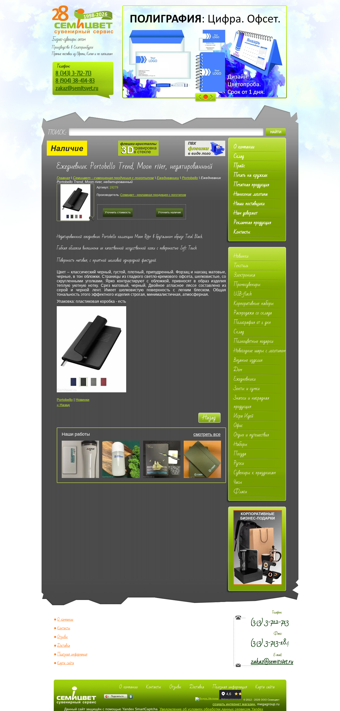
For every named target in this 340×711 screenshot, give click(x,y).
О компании (65, 619)
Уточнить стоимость (118, 212)
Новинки (82, 400)
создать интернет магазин (234, 704)
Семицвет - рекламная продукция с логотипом (153, 195)
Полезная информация (72, 654)
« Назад (63, 405)
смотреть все (207, 434)
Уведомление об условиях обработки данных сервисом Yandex (211, 709)
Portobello (65, 400)
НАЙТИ (275, 132)
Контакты (63, 628)
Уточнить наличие (169, 212)
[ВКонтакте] (130, 696)
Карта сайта (65, 663)
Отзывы (62, 637)
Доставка (63, 645)
